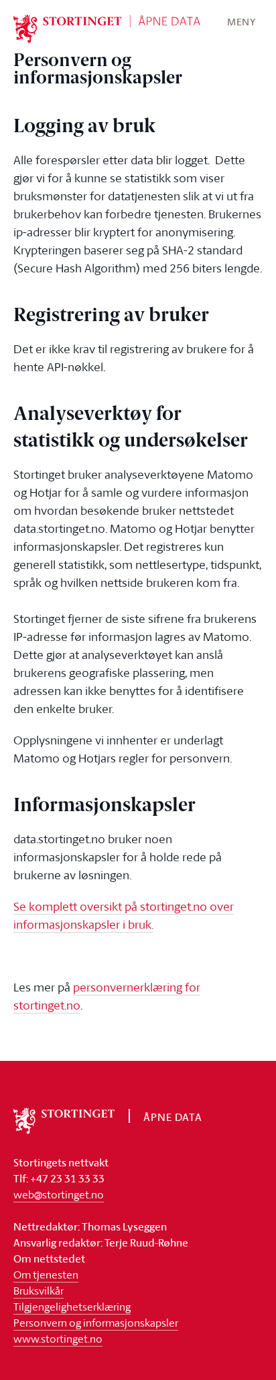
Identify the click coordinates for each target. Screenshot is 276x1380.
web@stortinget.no (58, 1194)
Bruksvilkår (38, 1290)
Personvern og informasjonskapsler (95, 1322)
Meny (241, 22)
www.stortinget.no (57, 1338)
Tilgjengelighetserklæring (72, 1306)
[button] (241, 21)
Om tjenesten (45, 1274)
